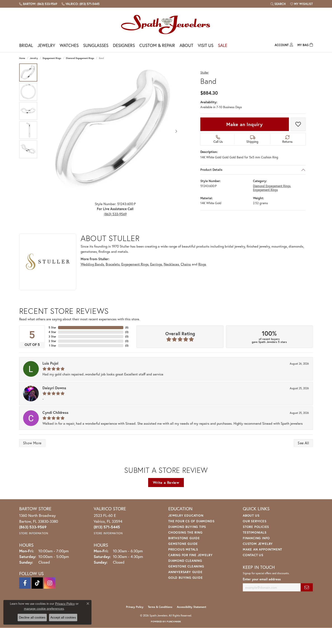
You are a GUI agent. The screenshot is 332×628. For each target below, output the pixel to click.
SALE (222, 45)
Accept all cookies (63, 617)
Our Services (255, 521)
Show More (32, 443)
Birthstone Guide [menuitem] (184, 538)
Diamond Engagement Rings (80, 58)
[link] (38, 4)
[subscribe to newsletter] (307, 587)
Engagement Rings (52, 58)
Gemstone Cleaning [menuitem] (186, 566)
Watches (69, 45)
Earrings (156, 264)
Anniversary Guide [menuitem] (185, 572)
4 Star (52, 332)
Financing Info (256, 538)
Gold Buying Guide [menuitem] (185, 577)
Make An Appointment (262, 549)
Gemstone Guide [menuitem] (183, 543)
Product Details (211, 170)
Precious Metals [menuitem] (183, 549)
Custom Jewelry (258, 543)
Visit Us (205, 45)
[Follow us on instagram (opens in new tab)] (49, 583)
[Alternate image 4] (28, 130)
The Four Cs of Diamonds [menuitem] (191, 521)
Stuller (204, 73)
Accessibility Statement (191, 607)
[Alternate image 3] (28, 111)
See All (303, 443)
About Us (251, 515)
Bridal (26, 45)
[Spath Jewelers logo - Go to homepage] (166, 24)
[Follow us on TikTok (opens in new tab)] (37, 583)
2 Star (52, 341)
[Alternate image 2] (28, 92)
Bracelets (113, 264)
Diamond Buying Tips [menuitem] (187, 527)
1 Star (52, 345)
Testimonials (255, 532)
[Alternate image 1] (28, 72)
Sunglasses (95, 45)
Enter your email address (262, 579)
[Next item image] (176, 131)
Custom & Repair (157, 45)
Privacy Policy (134, 607)
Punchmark (174, 621)
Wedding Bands (92, 264)
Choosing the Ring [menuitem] (185, 532)
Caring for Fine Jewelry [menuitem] (190, 555)
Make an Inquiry (244, 124)
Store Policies (256, 527)
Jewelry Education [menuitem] (185, 515)
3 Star (52, 336)
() (127, 327)
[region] (115, 131)
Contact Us (253, 555)
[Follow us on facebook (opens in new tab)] (24, 583)
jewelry (34, 58)
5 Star (52, 327)
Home (22, 58)
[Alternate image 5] (28, 149)
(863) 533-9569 (115, 214)
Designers (124, 45)
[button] (278, 4)
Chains (186, 264)
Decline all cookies (32, 617)
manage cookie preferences (44, 608)
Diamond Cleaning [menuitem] (185, 560)
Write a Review (166, 482)
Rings (202, 264)
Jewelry (46, 45)
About (186, 45)
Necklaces (171, 264)
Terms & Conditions (160, 607)
